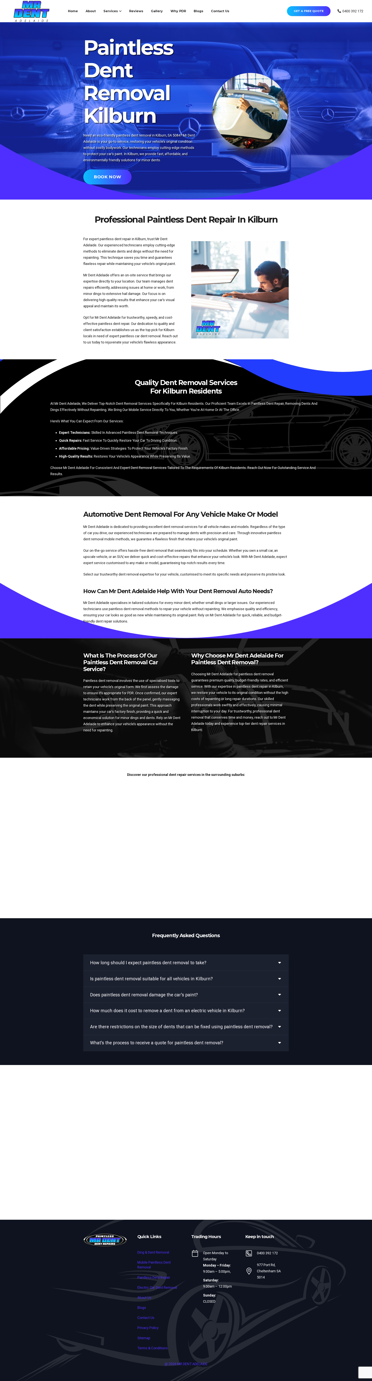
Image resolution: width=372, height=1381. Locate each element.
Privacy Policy (148, 1328)
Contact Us (145, 1318)
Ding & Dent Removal (153, 1252)
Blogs (141, 1308)
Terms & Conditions (152, 1348)
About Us (144, 1298)
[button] (120, 11)
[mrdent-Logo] (105, 1240)
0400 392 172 (267, 1253)
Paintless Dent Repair (153, 1277)
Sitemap (143, 1338)
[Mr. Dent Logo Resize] (31, 11)
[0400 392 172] (251, 1253)
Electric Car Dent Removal (157, 1287)
